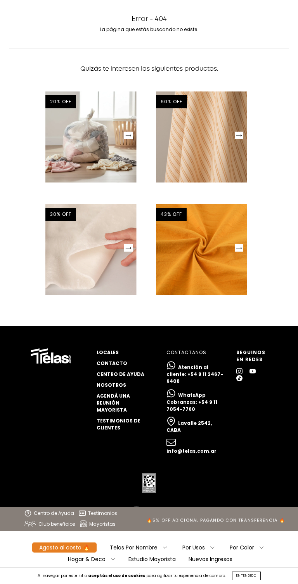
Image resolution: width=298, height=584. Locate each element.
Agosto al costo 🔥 (64, 547)
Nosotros (111, 385)
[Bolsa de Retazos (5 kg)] (91, 136)
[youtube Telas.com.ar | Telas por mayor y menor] (252, 371)
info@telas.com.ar (191, 451)
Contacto (112, 363)
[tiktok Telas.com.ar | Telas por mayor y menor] (239, 378)
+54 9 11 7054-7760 (191, 405)
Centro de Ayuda (120, 374)
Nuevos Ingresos (210, 559)
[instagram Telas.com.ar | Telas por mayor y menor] (240, 371)
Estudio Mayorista (152, 559)
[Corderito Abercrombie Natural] (91, 249)
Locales (108, 352)
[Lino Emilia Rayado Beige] (201, 136)
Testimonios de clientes (118, 424)
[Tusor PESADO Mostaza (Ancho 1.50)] (201, 249)
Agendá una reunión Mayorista (113, 403)
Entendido (246, 576)
